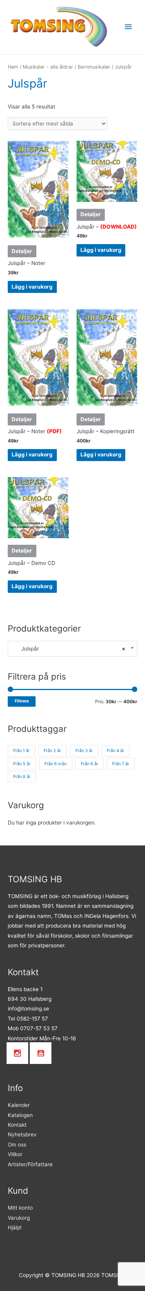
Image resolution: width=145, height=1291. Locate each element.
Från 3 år (84, 750)
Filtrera (22, 701)
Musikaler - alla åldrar (48, 67)
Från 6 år (89, 763)
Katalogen (20, 1115)
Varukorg (19, 1218)
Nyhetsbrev (22, 1134)
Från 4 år (115, 750)
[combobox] (72, 649)
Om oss (17, 1144)
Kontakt (17, 1125)
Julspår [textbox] (68, 649)
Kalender (19, 1105)
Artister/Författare (30, 1164)
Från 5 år (22, 763)
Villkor (15, 1154)
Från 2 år (52, 750)
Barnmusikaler (94, 67)
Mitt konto (20, 1208)
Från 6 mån (55, 763)
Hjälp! (15, 1227)
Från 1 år (21, 750)
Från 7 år (120, 763)
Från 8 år (22, 776)
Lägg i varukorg (32, 287)
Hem (13, 67)
